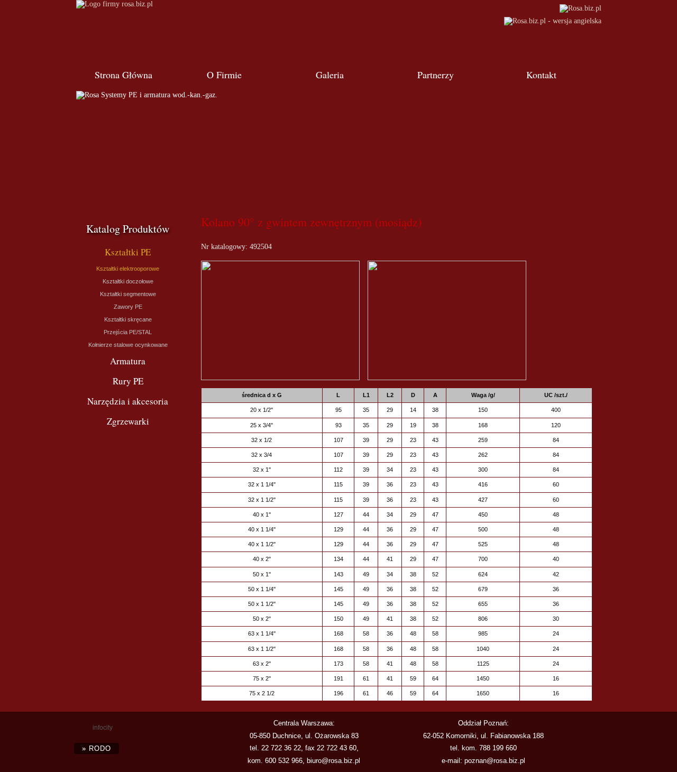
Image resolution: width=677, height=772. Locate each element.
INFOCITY (103, 727)
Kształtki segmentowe (128, 294)
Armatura (127, 361)
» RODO (96, 748)
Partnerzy (435, 74)
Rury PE (128, 381)
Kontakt (541, 74)
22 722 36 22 (281, 748)
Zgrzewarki (128, 421)
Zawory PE (128, 307)
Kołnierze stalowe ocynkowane (128, 345)
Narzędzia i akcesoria (127, 401)
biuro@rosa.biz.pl (333, 761)
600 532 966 (284, 761)
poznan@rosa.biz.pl (494, 761)
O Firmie (224, 74)
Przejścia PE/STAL (128, 332)
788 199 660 (498, 748)
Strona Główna (123, 74)
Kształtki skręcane (128, 319)
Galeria (330, 74)
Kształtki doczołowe (128, 281)
